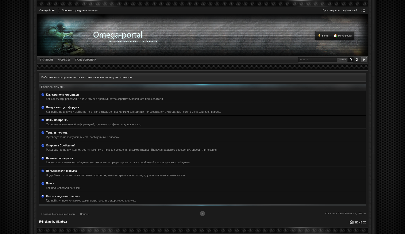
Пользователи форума (61, 170)
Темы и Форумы (57, 132)
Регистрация (345, 35)
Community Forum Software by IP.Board (345, 213)
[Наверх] (202, 213)
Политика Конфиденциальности (58, 214)
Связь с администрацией (63, 196)
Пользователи (85, 59)
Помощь (84, 214)
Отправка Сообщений (61, 145)
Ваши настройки (57, 120)
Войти (324, 35)
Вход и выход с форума (62, 107)
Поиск (50, 183)
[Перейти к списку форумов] (67, 15)
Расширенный (357, 59)
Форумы (64, 59)
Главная (46, 59)
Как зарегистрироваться (62, 94)
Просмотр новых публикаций (340, 10)
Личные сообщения (59, 158)
